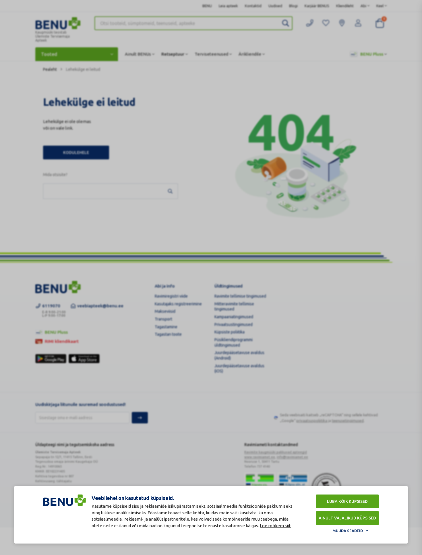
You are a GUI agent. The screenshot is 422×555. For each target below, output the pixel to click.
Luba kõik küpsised (347, 501)
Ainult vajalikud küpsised (347, 518)
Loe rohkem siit (275, 525)
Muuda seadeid (347, 531)
